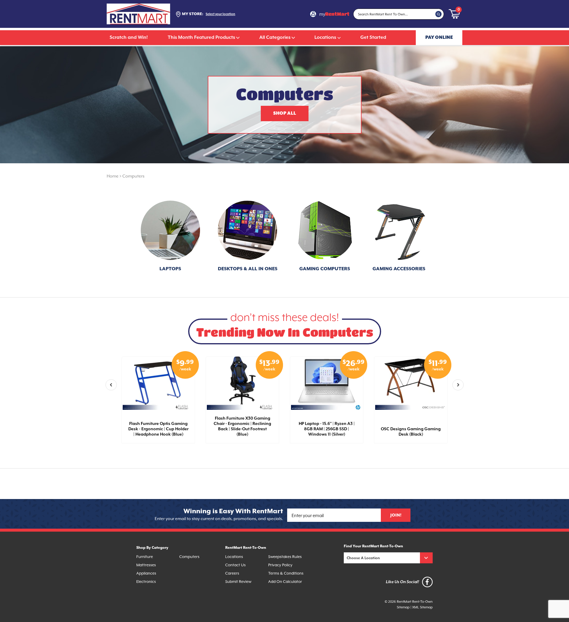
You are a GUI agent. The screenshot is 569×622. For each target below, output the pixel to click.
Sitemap (403, 607)
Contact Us (235, 565)
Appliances (146, 573)
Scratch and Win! (129, 37)
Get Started (373, 37)
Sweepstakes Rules (285, 556)
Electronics (146, 581)
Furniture (144, 556)
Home (113, 176)
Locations (325, 37)
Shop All (284, 113)
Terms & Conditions (285, 573)
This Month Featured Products (201, 37)
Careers (232, 573)
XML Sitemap (422, 607)
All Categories (274, 37)
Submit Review (238, 581)
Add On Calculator (285, 581)
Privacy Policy (280, 565)
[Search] (438, 14)
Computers (133, 176)
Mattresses (146, 565)
